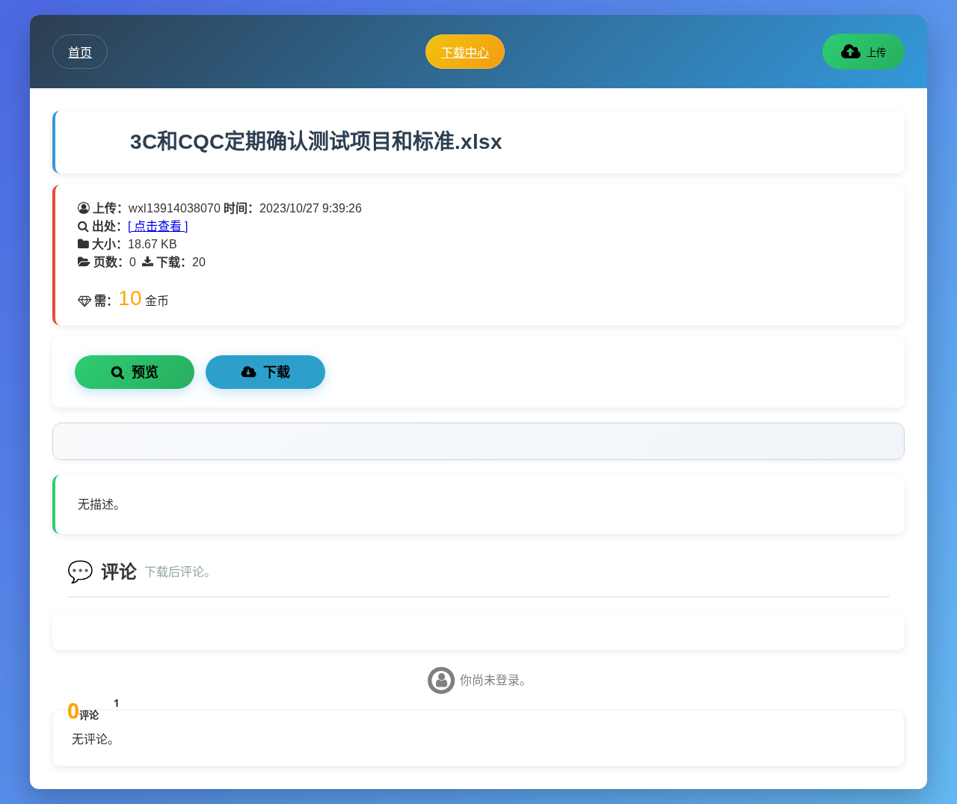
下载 (276, 372)
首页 (80, 52)
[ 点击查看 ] (158, 226)
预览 (145, 372)
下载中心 (465, 52)
